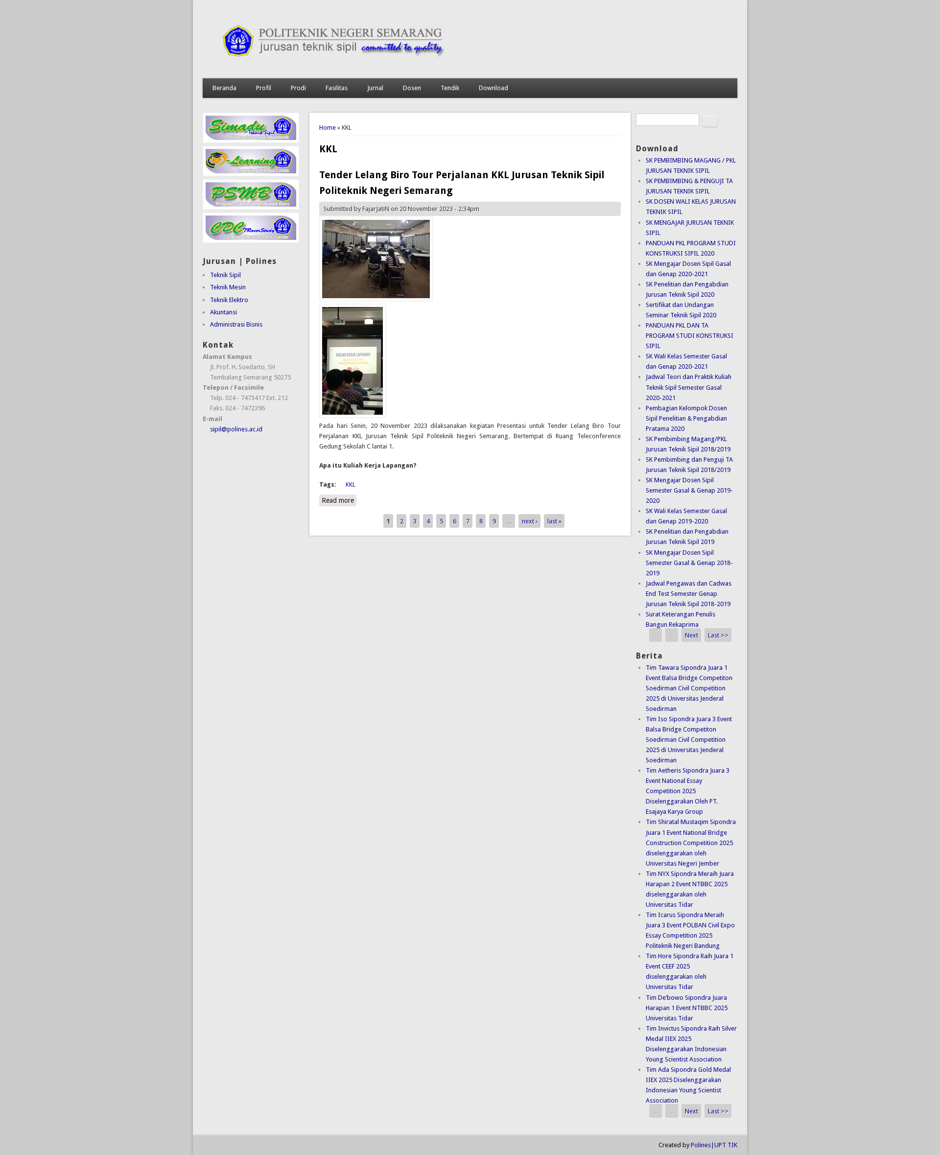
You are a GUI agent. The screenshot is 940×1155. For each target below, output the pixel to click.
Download (493, 88)
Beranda (224, 88)
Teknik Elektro (229, 300)
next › (530, 520)
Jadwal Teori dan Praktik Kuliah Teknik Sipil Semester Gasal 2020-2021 (688, 387)
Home (327, 127)
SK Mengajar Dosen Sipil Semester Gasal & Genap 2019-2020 (689, 490)
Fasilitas (337, 88)
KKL (350, 484)
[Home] (470, 68)
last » (554, 520)
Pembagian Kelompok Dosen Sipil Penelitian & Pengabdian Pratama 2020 (686, 418)
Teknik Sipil (225, 275)
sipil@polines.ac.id (236, 429)
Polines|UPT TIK (714, 1145)
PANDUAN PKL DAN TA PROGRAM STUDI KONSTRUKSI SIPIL (689, 336)
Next (691, 634)
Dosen (412, 88)
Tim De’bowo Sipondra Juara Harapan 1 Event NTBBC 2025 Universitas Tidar (687, 1008)
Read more (339, 500)
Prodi (298, 88)
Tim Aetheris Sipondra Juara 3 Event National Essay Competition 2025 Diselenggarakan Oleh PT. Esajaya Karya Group (687, 791)
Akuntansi (223, 312)
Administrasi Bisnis (236, 324)
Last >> (718, 634)
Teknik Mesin (228, 287)
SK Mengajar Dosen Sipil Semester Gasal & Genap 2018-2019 (689, 563)
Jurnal (375, 88)
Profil (263, 88)
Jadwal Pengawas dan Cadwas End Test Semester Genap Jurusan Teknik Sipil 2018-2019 (688, 594)
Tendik (450, 88)
